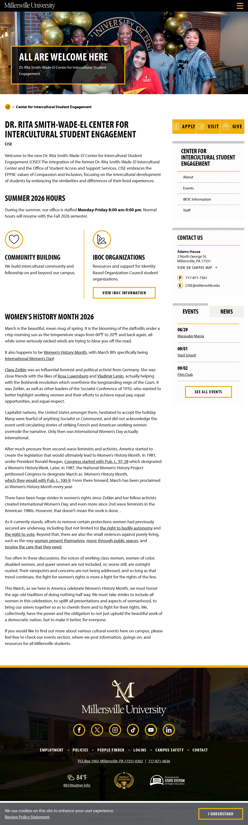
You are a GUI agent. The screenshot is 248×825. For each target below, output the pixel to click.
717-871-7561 (196, 277)
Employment (51, 750)
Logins (140, 750)
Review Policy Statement (27, 817)
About (188, 176)
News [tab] (226, 311)
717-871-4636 (159, 761)
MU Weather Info (76, 785)
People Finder (110, 750)
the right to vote (20, 534)
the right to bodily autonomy (126, 528)
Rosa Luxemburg (73, 376)
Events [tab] (190, 311)
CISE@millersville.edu (203, 285)
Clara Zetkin (15, 369)
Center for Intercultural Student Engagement (208, 157)
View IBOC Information (124, 292)
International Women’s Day (29, 358)
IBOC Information (197, 199)
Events (188, 188)
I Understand (220, 814)
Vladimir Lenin (110, 376)
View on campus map (194, 267)
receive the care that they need (33, 547)
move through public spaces (112, 540)
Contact (200, 750)
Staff (186, 210)
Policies (80, 750)
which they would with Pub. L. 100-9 (37, 480)
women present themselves (59, 540)
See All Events (208, 391)
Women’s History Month (65, 352)
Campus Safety (169, 750)
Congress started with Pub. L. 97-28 (96, 461)
